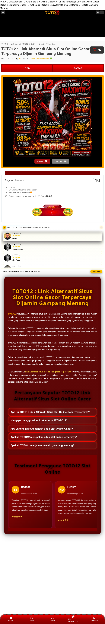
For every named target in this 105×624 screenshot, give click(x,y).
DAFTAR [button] (58, 161)
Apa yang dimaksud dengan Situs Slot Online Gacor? (42, 428)
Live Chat (94, 620)
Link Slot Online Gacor (88, 1)
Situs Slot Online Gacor (42, 1)
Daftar (52, 620)
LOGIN (27, 68)
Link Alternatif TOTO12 (19, 1)
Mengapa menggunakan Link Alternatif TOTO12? (39, 420)
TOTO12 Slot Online (9, 4)
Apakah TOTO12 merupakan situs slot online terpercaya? (44, 437)
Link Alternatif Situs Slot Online (65, 4)
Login (32, 620)
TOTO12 (4, 1)
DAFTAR (78, 68)
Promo (10, 620)
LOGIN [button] (40, 161)
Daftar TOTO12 (27, 4)
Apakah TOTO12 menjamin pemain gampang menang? (42, 445)
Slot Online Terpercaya (65, 1)
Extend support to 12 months (30, 196)
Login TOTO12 (42, 4)
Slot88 (33, 44)
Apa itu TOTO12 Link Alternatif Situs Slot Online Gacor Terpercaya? (50, 412)
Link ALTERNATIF (73, 620)
